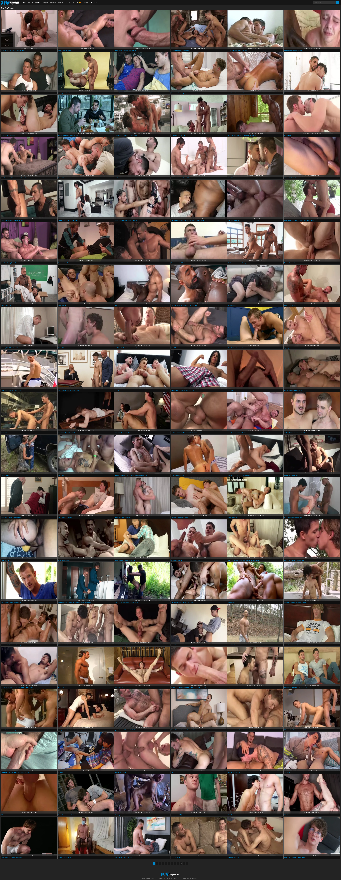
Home (24, 3)
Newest (30, 3)
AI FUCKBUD (93, 3)
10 (181, 863)
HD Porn (85, 3)
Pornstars (60, 3)
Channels (53, 3)
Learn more (195, 878)
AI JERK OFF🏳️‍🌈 (76, 3)
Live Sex (67, 3)
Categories (45, 3)
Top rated (37, 3)
